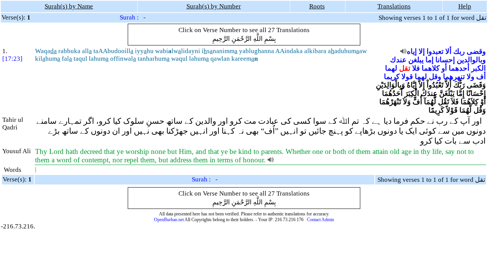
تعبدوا (435, 51)
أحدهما (459, 68)
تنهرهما (454, 77)
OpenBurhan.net (169, 219)
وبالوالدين (471, 60)
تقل (404, 68)
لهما (391, 68)
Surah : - (133, 17)
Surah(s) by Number (213, 6)
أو (444, 68)
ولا (470, 77)
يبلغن (416, 60)
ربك (459, 51)
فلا (416, 68)
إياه (412, 51)
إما (429, 60)
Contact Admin (320, 219)
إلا (422, 51)
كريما (392, 77)
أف (481, 77)
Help (464, 6)
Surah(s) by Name (69, 6)
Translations (394, 6)
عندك (398, 60)
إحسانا (445, 60)
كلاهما (431, 68)
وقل (435, 77)
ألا (448, 51)
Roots (317, 6)
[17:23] (12, 58)
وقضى (476, 51)
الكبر (478, 68)
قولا (407, 77)
